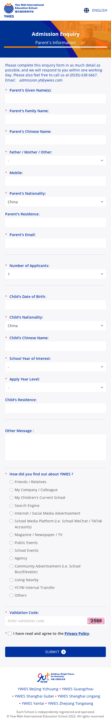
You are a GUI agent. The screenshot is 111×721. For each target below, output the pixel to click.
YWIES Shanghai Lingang (79, 696)
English (94, 19)
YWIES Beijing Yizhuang (38, 688)
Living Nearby (26, 579)
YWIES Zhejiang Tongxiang (70, 703)
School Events (26, 550)
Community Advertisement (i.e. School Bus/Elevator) (48, 569)
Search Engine (27, 505)
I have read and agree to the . (51, 633)
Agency (21, 558)
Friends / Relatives (30, 481)
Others (21, 595)
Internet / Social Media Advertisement (47, 513)
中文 (91, 30)
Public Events (26, 542)
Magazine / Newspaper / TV (38, 534)
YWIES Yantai (33, 703)
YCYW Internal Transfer (35, 587)
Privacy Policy (77, 633)
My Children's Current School (40, 497)
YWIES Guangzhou (77, 688)
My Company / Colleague (36, 489)
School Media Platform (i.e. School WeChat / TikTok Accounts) (58, 524)
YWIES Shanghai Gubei (34, 696)
